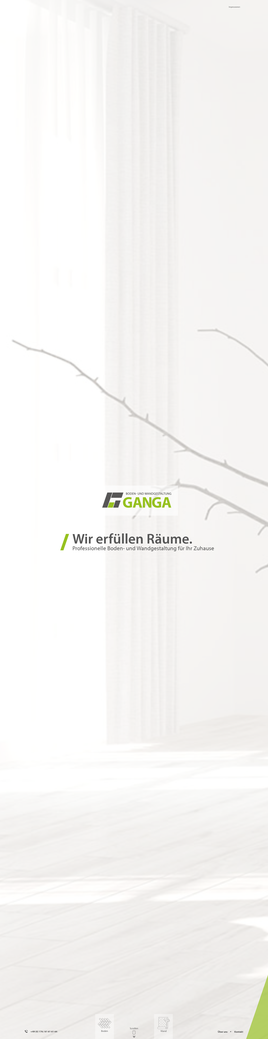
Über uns (223, 1031)
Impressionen (234, 7)
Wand (164, 1030)
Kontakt (238, 1031)
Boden (104, 1030)
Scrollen (134, 1028)
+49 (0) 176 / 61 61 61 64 (43, 1031)
